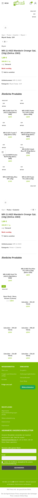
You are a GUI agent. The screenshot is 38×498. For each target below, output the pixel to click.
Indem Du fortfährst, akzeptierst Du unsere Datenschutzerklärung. (17, 462)
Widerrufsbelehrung (8, 418)
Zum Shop (23, 381)
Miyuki (23, 35)
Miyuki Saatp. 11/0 (8, 37)
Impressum (5, 425)
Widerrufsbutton (28, 387)
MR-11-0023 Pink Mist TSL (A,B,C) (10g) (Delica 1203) (28, 270)
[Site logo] (19, 3)
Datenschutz (6, 422)
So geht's (23, 370)
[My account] (35, 3)
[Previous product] (3, 42)
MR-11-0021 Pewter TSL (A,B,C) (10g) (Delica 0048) (28, 112)
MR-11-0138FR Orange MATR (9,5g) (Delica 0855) (28, 134)
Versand (8, 64)
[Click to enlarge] (5, 27)
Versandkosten (25, 377)
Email (3, 455)
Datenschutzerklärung (9, 440)
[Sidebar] (2, 152)
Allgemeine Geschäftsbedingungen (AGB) (9, 412)
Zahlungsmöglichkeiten (27, 374)
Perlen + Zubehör (13, 35)
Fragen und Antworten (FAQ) (9, 375)
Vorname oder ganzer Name (11, 448)
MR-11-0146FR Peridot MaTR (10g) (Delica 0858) (10, 156)
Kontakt (4, 379)
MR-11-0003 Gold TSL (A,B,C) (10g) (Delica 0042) (10, 112)
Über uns (5, 370)
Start (3, 35)
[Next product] (7, 42)
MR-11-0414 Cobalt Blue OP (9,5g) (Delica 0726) (28, 151)
